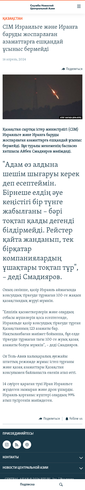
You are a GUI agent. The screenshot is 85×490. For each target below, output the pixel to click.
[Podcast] (27, 444)
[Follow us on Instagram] (7, 444)
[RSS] (17, 444)
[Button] (72, 69)
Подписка (27, 484)
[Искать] (61, 484)
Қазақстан (12, 19)
